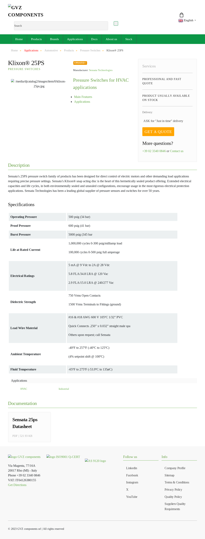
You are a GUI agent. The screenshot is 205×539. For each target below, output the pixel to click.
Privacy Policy (173, 489)
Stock (128, 39)
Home (19, 39)
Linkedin (131, 468)
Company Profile (175, 468)
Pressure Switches (24, 69)
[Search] (116, 23)
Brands (54, 39)
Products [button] (36, 39)
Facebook (132, 475)
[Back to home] (30, 12)
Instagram (132, 482)
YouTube (131, 496)
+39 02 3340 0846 (154, 151)
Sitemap (169, 475)
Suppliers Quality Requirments (175, 506)
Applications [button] (75, 39)
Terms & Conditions (177, 482)
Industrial (64, 388)
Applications (82, 101)
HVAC (23, 388)
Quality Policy (173, 496)
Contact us (176, 151)
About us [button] (111, 39)
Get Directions (17, 485)
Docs (94, 39)
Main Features (83, 97)
